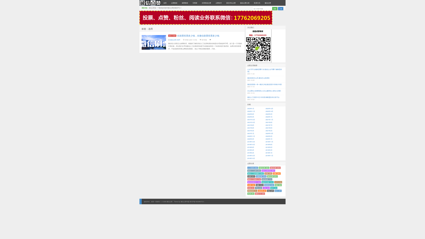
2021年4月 (250, 131)
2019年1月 (269, 153)
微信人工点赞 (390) (254, 171)
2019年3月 (269, 150)
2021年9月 (269, 122)
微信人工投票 (172, 36)
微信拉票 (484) (264, 168)
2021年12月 (251, 120)
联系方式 (257, 3)
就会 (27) (270, 191)
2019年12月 (251, 142)
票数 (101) (259, 185)
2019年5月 (269, 147)
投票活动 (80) (269, 185)
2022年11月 (251, 111)
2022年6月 (250, 114)
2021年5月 (269, 128)
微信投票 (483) (275, 168)
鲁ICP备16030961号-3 (197, 201)
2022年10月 (269, 111)
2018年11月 (269, 155)
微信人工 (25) (260, 194)
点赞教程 (174, 3)
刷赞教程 (185, 3)
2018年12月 (251, 155)
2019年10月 (251, 144)
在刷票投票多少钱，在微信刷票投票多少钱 (198, 35)
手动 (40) (258, 188)
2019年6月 (250, 147)
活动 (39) (266, 188)
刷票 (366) (276, 174)
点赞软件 (219, 3)
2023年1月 (250, 108)
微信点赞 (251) (272, 176)
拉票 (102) (251, 185)
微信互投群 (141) (267, 182)
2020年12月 (269, 133)
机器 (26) (251, 194)
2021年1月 (250, 133)
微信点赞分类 (244, 3)
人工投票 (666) (252, 168)
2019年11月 (269, 142)
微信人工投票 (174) (254, 179)
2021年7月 (269, 125)
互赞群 (195, 3)
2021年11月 (269, 120)
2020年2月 (250, 139)
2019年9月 (269, 144)
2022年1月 (269, 117)
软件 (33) (274, 188)
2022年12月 (269, 108)
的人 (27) (278, 191)
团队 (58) (278, 185)
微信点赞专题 (185, 201)
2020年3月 (269, 136)
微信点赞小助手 (175, 40)
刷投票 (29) (262, 191)
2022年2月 (250, 117)
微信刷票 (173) (267, 179)
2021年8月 (250, 125)
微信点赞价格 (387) (268, 171)
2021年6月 (250, 128)
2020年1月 (269, 139)
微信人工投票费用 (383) (255, 174)
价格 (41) (251, 188)
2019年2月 (250, 153)
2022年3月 (269, 114)
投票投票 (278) (261, 176)
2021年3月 (269, 131)
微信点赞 (150, 3)
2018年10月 (251, 158)
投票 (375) (268, 174)
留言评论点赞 (231, 3)
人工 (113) (278, 182)
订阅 (280, 9)
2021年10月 (251, 122)
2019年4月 (250, 150)
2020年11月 (251, 136)
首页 (165, 3)
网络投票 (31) (252, 191)
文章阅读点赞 (206, 3)
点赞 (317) (251, 176)
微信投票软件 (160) (254, 182)
